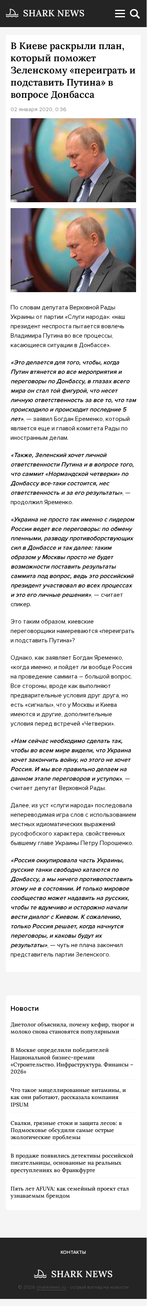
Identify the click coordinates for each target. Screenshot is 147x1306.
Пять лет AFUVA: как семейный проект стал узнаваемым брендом (70, 1192)
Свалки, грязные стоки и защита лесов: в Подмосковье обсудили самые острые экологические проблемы (66, 1130)
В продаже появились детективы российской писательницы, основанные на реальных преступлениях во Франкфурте (72, 1162)
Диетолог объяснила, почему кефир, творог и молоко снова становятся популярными (72, 1028)
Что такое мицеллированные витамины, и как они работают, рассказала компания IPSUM (68, 1097)
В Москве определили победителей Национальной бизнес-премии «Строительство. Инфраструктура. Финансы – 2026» (72, 1060)
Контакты (73, 1252)
